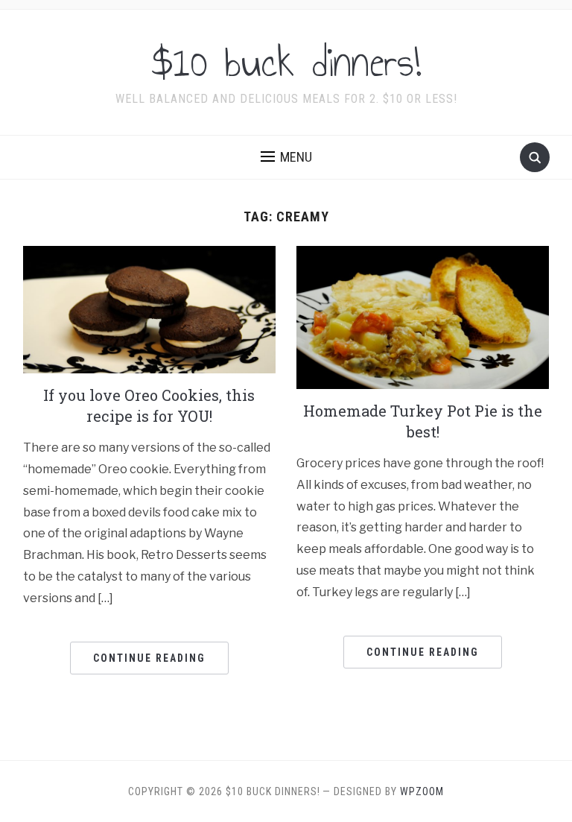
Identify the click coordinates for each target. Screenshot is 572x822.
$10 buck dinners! (286, 63)
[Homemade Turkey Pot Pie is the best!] (422, 316)
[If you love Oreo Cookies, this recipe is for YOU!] (149, 309)
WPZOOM (422, 791)
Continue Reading (149, 658)
